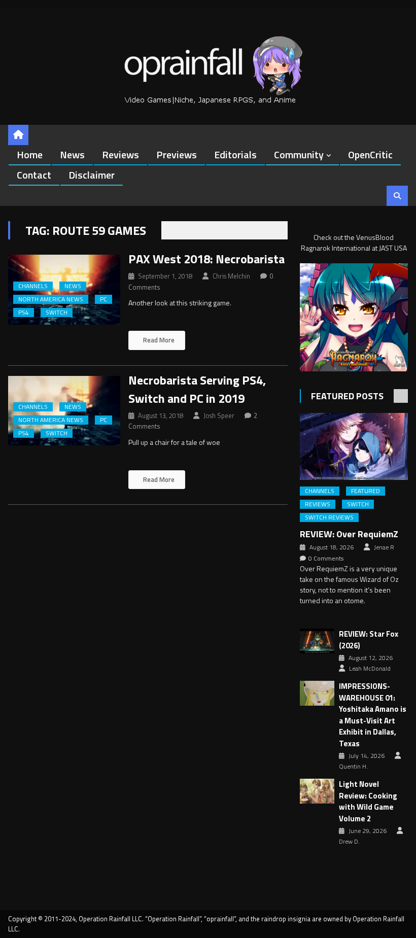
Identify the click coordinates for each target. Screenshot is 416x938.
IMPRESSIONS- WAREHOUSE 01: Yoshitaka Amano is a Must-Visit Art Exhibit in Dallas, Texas (372, 715)
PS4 (23, 312)
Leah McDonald (370, 668)
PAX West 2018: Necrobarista (206, 259)
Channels (33, 286)
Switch (56, 312)
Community (299, 154)
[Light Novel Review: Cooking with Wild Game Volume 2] (317, 791)
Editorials (235, 154)
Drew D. (349, 841)
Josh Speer (218, 415)
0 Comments (325, 558)
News (72, 154)
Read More (158, 340)
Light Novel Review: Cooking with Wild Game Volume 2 (368, 801)
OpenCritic (370, 154)
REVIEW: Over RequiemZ (349, 534)
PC (103, 299)
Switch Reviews (329, 517)
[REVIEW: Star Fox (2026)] (317, 641)
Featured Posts (347, 396)
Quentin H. (353, 766)
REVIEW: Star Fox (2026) (368, 640)
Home (30, 154)
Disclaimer (91, 175)
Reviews (120, 154)
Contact (34, 175)
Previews (176, 154)
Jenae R (384, 547)
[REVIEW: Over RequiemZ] (354, 446)
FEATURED (365, 491)
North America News (50, 299)
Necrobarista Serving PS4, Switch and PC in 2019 (197, 389)
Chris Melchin (231, 276)
